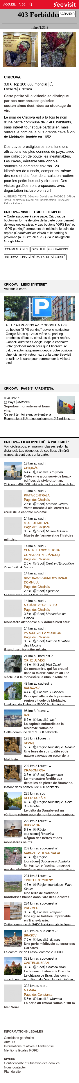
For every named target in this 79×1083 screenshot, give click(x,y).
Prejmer (31, 908)
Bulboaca (32, 687)
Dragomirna (34, 770)
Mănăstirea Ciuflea (40, 605)
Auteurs (9, 1042)
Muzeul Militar (36, 523)
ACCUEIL (9, 4)
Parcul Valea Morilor (42, 633)
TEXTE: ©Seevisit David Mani (35, 196)
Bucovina (32, 825)
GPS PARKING (58, 249)
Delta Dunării (35, 798)
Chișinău (31, 468)
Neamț (29, 743)
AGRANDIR (67, 13)
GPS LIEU (38, 249)
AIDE (22, 4)
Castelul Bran (36, 962)
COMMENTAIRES (16, 249)
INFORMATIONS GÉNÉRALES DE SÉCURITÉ (35, 257)
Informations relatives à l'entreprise (29, 1046)
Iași (27, 715)
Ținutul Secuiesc (38, 880)
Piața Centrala (37, 495)
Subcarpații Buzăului (42, 853)
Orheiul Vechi (35, 660)
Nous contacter (15, 1067)
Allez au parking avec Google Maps (36, 325)
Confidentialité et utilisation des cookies (32, 1063)
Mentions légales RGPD (21, 1050)
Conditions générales (19, 1038)
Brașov (30, 935)
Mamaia (30, 990)
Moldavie (12, 397)
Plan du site (12, 1071)
